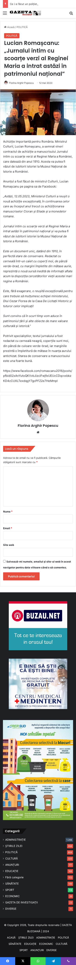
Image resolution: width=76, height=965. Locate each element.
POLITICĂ (22, 27)
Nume (7, 511)
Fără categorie (14, 877)
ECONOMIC (12, 896)
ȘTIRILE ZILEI (13, 846)
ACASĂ (11, 937)
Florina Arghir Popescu (21, 82)
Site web (8, 544)
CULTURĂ (11, 858)
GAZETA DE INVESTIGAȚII (21, 902)
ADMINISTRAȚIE (15, 839)
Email (7, 528)
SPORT (9, 889)
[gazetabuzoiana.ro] (25, 13)
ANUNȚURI (12, 864)
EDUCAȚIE (11, 871)
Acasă (10, 27)
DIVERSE (10, 908)
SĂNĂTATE (12, 883)
